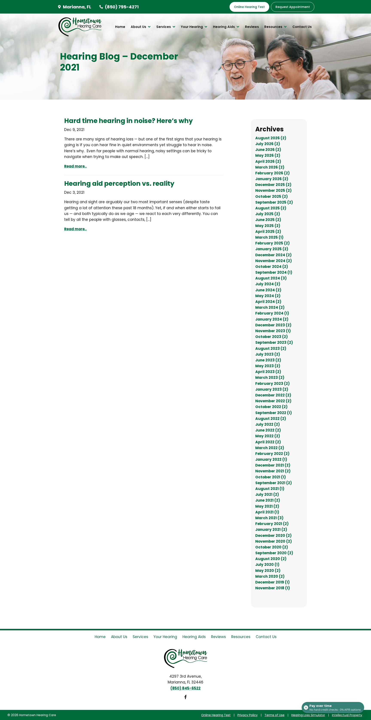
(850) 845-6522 (185, 688)
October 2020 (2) (271, 547)
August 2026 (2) (270, 138)
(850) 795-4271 (121, 7)
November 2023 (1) (273, 330)
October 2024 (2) (271, 266)
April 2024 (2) (268, 301)
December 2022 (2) (273, 395)
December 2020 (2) (273, 535)
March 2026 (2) (269, 167)
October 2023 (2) (271, 336)
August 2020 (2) (270, 558)
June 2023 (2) (268, 360)
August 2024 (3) (271, 278)
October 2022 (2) (271, 406)
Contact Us (302, 27)
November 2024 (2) (273, 260)
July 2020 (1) (267, 564)
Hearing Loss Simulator (308, 715)
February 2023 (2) (272, 383)
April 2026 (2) (268, 161)
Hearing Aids (224, 27)
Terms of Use (274, 715)
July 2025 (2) (267, 213)
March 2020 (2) (269, 576)
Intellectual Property (347, 715)
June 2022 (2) (268, 430)
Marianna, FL (76, 7)
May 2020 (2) (267, 570)
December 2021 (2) (272, 465)
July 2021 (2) (267, 494)
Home (120, 27)
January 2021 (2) (271, 529)
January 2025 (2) (271, 249)
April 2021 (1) (267, 512)
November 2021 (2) (272, 471)
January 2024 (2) (271, 319)
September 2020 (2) (274, 553)
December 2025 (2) (273, 184)
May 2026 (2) (267, 155)
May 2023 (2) (267, 365)
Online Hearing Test (216, 715)
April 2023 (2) (268, 371)
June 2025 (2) (268, 219)
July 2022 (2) (267, 424)
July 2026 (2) (267, 143)
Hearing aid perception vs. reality (119, 183)
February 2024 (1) (272, 313)
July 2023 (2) (267, 354)
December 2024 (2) (273, 255)
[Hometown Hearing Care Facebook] (185, 697)
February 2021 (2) (272, 523)
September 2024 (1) (273, 272)
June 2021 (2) (267, 500)
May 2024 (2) (267, 295)
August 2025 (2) (270, 208)
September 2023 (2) (274, 342)
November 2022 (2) (273, 401)
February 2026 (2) (272, 173)
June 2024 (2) (268, 290)
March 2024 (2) (269, 307)
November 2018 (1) (272, 588)
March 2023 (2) (269, 377)
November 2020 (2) (273, 541)
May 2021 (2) (267, 506)
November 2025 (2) (273, 190)
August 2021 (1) (269, 488)
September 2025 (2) (274, 202)
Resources (273, 27)
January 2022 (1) (271, 459)
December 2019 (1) (272, 582)
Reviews (252, 27)
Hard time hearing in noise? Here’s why (128, 120)
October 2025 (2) (271, 196)
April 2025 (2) (268, 231)
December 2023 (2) (273, 325)
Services (164, 27)
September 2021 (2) (273, 482)
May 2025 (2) (267, 225)
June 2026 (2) (268, 149)
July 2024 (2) (267, 284)
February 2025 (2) (272, 243)
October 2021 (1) (270, 477)
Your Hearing (192, 27)
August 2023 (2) (270, 348)
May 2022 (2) (267, 436)
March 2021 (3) (269, 517)
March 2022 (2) (269, 447)
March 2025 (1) (269, 237)
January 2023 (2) (271, 389)
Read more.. (75, 166)
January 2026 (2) (271, 178)
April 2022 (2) (268, 442)
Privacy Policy (247, 715)
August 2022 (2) (270, 418)
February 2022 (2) (272, 453)
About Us (139, 27)
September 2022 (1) (273, 412)
